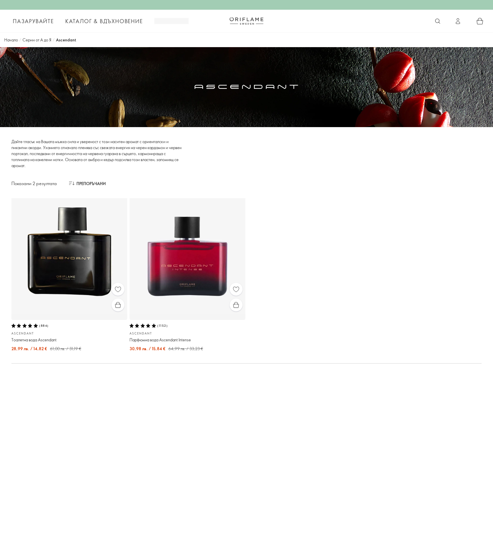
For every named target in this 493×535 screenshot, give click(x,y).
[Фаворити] (118, 289)
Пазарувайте (33, 21)
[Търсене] (437, 21)
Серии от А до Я (37, 40)
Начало (11, 40)
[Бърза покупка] (118, 304)
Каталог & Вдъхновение (104, 21)
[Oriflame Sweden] (246, 21)
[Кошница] (480, 21)
